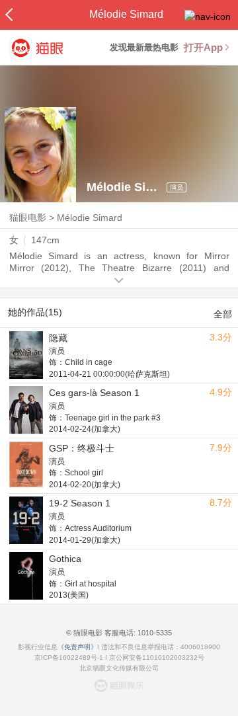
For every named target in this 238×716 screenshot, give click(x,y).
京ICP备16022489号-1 (68, 657)
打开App (203, 47)
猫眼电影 (27, 217)
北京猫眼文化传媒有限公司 (119, 668)
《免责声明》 (77, 647)
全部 (223, 314)
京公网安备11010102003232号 (156, 657)
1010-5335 (154, 633)
